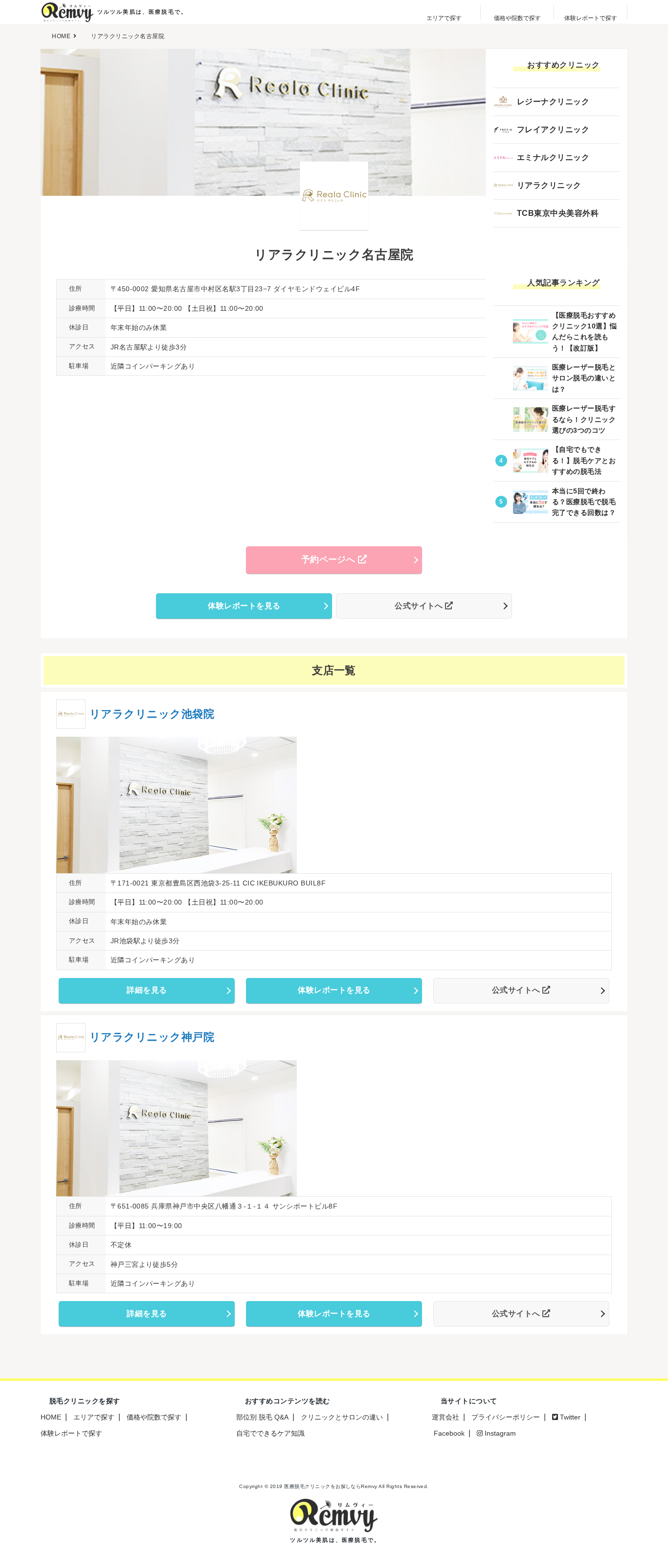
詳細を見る (147, 990)
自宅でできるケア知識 (270, 1433)
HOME (51, 1417)
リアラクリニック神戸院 (151, 1037)
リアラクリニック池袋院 (151, 714)
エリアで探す (93, 1417)
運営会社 (445, 1417)
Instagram (499, 1433)
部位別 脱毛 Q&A (262, 1417)
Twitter (569, 1417)
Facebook (448, 1433)
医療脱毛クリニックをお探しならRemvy (331, 1486)
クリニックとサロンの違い (342, 1417)
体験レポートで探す (71, 1433)
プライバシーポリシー (505, 1417)
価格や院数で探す (154, 1417)
